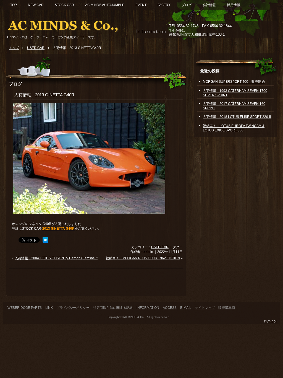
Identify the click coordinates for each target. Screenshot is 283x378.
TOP (13, 5)
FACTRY (164, 5)
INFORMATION (148, 308)
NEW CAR (36, 5)
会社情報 (209, 5)
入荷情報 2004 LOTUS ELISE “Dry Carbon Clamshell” (56, 258)
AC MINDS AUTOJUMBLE (104, 5)
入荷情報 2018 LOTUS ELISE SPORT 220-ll (237, 117)
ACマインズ (69, 24)
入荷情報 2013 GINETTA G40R (44, 94)
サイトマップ (205, 308)
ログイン (270, 321)
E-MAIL (185, 308)
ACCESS (170, 308)
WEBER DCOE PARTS (24, 308)
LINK (49, 308)
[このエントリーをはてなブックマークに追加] (45, 242)
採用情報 (233, 5)
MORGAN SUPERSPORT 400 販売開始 (234, 82)
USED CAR (160, 247)
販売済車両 (226, 308)
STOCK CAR (64, 5)
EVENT (140, 5)
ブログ (187, 5)
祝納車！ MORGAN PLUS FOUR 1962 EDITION (143, 258)
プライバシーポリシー (73, 308)
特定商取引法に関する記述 (113, 308)
